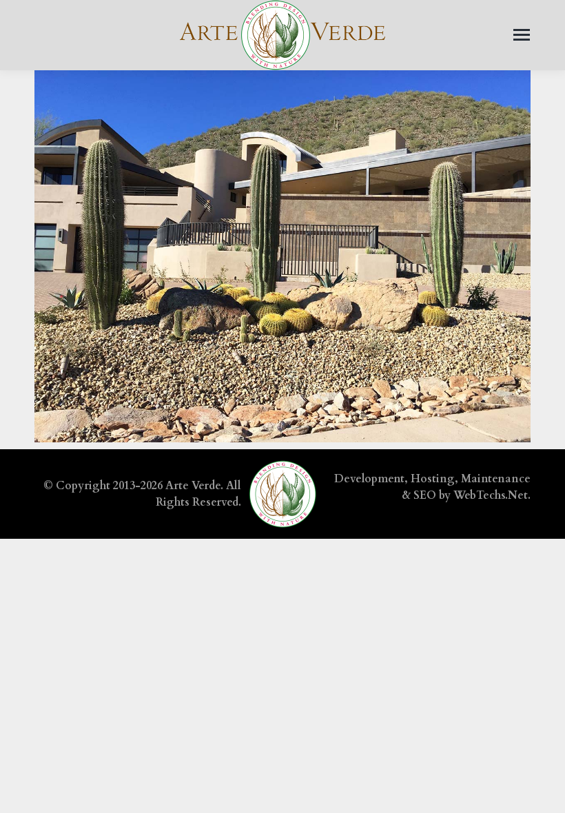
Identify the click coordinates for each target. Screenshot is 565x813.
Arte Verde (192, 485)
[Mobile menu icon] (522, 34)
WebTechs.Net (490, 495)
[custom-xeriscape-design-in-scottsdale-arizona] (282, 256)
